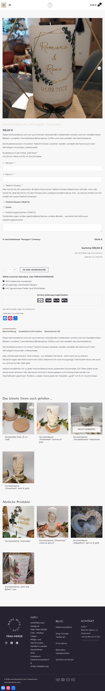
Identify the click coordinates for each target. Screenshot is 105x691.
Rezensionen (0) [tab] (52, 331)
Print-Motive (61, 643)
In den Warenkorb (34, 270)
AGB (32, 653)
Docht (8, 207)
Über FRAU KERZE (38, 629)
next (99, 68)
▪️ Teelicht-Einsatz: (12, 185)
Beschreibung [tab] (9, 331)
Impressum (35, 656)
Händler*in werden (38, 646)
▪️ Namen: (8, 163)
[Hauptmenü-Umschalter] (3, 5)
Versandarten (36, 649)
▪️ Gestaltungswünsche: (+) (19, 212)
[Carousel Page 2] (51, 114)
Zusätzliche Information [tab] (30, 331)
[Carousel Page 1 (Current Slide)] (48, 114)
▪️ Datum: (8, 174)
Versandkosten (96, 253)
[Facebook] (11, 643)
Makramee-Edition (64, 627)
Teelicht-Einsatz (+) (17, 202)
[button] (10, 5)
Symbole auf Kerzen (65, 659)
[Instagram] (6, 643)
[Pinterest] (17, 643)
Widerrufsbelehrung (39, 666)
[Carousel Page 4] (57, 114)
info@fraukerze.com (90, 640)
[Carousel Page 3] (54, 114)
